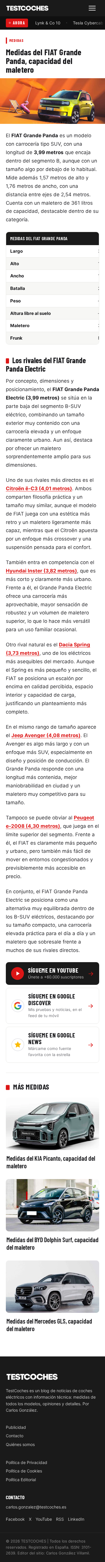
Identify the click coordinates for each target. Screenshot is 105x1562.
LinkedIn (76, 1518)
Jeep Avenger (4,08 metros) (45, 735)
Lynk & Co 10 (47, 22)
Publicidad (16, 1426)
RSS (60, 1518)
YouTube (44, 1518)
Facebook (15, 1518)
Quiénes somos (20, 1444)
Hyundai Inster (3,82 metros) (41, 571)
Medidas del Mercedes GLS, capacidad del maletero (49, 1324)
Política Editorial (21, 1479)
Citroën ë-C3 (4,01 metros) (39, 488)
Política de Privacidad (26, 1462)
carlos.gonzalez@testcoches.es (36, 1506)
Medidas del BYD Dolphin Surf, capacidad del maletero (52, 1243)
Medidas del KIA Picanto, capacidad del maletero (50, 1161)
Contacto (14, 1435)
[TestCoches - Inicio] (27, 8)
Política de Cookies (24, 1470)
